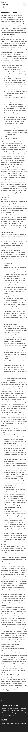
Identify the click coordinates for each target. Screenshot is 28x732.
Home (3, 723)
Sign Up (23, 723)
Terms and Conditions (9, 34)
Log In (17, 723)
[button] (24, 4)
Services (10, 723)
